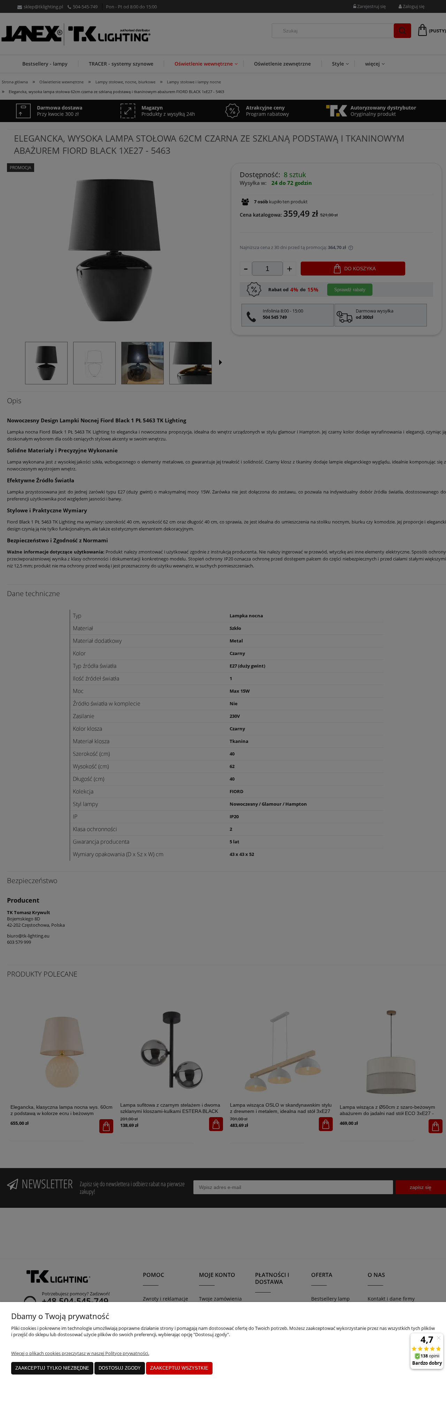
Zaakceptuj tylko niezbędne (52, 1368)
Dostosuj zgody (120, 1368)
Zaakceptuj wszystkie (179, 1368)
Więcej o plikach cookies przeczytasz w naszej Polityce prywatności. (80, 1353)
